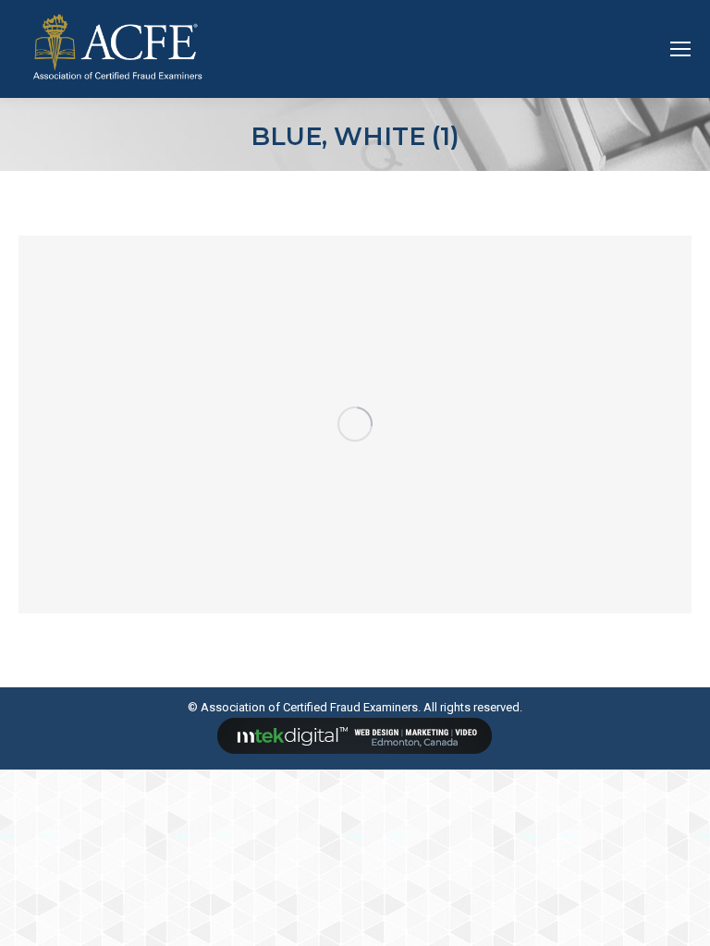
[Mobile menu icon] (680, 49)
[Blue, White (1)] (355, 424)
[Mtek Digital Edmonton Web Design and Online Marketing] (355, 750)
